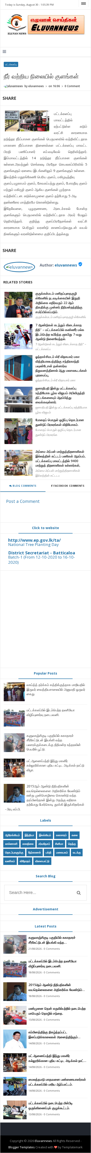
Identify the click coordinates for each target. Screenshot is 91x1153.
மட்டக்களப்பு (11, 64)
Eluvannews (43, 1141)
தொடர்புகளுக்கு (14, 852)
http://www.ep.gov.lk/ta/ (34, 540)
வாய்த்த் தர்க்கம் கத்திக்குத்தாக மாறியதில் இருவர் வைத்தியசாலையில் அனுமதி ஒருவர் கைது (56, 689)
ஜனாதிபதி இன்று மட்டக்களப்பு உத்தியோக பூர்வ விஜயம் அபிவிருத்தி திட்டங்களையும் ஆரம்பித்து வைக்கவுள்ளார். (60, 395)
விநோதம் (25, 861)
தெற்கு (72, 844)
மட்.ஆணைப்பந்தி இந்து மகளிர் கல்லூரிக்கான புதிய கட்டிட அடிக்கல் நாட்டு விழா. (55, 765)
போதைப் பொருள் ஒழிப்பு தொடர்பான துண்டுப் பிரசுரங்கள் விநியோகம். (59, 422)
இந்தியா (29, 835)
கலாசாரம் (61, 835)
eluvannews (66, 265)
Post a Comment (23, 501)
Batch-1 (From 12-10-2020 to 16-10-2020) (41, 559)
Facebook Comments (69, 485)
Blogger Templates (21, 1147)
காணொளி (11, 844)
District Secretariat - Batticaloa (41, 553)
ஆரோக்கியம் (12, 835)
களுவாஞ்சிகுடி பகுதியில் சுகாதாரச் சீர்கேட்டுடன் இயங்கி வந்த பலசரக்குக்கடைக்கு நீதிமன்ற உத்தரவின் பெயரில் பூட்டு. (54, 742)
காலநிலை (28, 844)
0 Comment (72, 86)
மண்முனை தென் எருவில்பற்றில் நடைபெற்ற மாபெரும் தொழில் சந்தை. (57, 1011)
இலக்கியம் (45, 835)
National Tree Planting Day (33, 544)
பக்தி (48, 852)
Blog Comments (24, 485)
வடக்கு (77, 852)
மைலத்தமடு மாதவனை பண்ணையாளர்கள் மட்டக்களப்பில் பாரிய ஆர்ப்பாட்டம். (57, 1081)
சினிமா (59, 844)
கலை (75, 835)
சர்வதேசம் (44, 844)
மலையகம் (62, 852)
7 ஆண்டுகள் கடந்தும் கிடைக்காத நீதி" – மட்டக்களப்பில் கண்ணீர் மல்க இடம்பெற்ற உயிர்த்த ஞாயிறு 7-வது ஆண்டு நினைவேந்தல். (59, 332)
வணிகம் (10, 861)
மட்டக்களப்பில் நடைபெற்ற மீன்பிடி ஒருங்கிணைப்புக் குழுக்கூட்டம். (50, 1105)
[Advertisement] (45, 619)
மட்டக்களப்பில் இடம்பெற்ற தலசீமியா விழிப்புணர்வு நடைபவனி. (51, 712)
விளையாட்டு (42, 861)
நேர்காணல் (34, 852)
